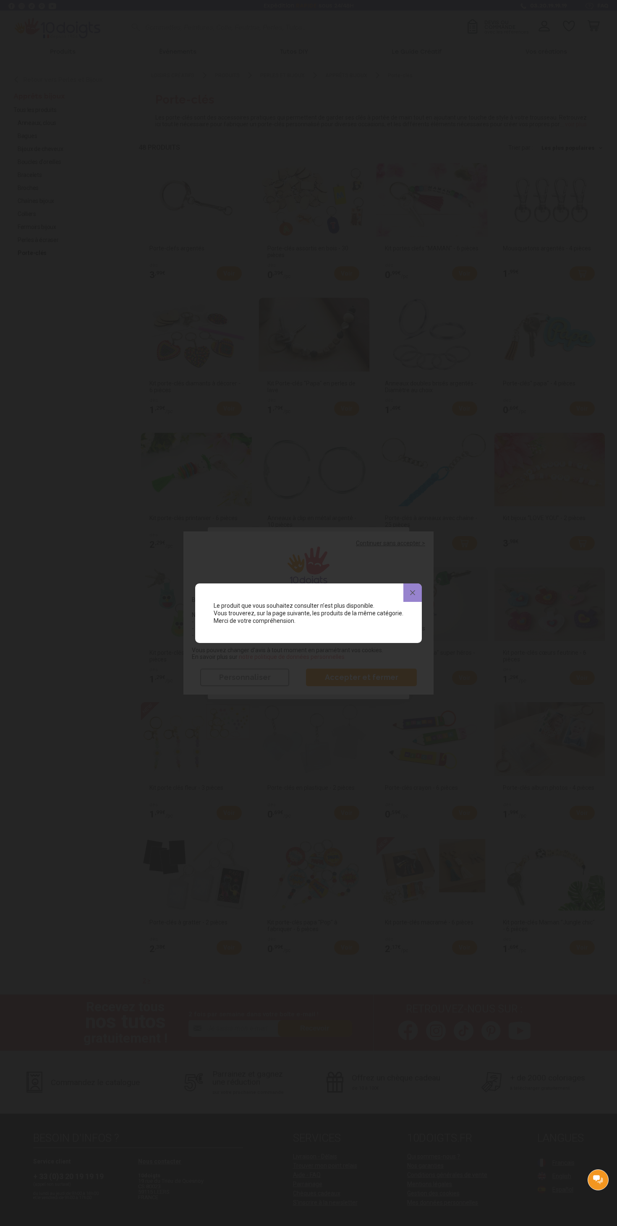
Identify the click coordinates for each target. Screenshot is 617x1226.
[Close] (412, 592)
